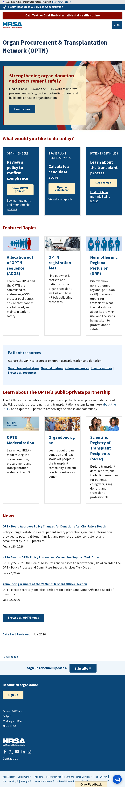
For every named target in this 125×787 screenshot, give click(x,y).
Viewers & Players (43, 781)
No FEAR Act (101, 776)
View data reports (60, 199)
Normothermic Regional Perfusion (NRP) (104, 265)
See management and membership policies (19, 204)
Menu (117, 25)
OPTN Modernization (20, 440)
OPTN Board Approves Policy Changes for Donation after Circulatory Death (54, 526)
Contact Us (10, 758)
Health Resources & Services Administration (35, 7)
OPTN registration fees (60, 263)
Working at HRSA (12, 721)
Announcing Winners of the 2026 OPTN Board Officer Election (45, 584)
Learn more (22, 109)
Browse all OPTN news (23, 617)
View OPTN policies (20, 189)
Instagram (29, 752)
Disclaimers (23, 776)
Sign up (13, 695)
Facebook (5, 752)
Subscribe (82, 668)
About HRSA (9, 726)
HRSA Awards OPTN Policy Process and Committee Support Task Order (51, 557)
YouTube (17, 752)
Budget (7, 716)
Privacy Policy (9, 781)
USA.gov (25, 781)
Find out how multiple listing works (100, 196)
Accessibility (9, 776)
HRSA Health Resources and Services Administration (14, 742)
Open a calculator (62, 188)
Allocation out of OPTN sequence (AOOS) (20, 265)
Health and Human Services (77, 776)
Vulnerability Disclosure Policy (71, 781)
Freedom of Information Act (47, 776)
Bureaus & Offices (12, 711)
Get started (103, 183)
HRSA (12, 25)
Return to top (10, 656)
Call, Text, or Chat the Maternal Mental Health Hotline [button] (62, 15)
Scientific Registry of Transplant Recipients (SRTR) (100, 448)
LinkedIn (23, 752)
